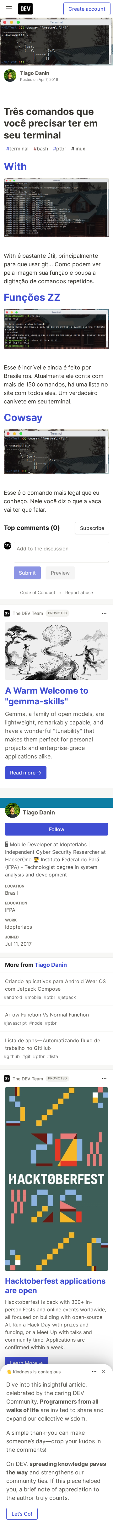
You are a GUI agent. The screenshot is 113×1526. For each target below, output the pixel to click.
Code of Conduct (37, 592)
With (15, 166)
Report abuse (79, 592)
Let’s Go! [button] (22, 1514)
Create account (86, 9)
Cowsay (23, 417)
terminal (17, 148)
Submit (27, 573)
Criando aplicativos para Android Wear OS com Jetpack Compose (55, 989)
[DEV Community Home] (25, 9)
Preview (60, 573)
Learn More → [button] (26, 1363)
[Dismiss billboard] (103, 1371)
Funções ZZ (32, 297)
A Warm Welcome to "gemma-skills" (47, 696)
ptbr (59, 148)
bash (41, 148)
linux (78, 148)
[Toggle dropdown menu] (104, 613)
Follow (56, 829)
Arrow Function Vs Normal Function (46, 1018)
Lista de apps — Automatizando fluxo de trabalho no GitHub (52, 1048)
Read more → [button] (25, 772)
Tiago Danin (34, 73)
